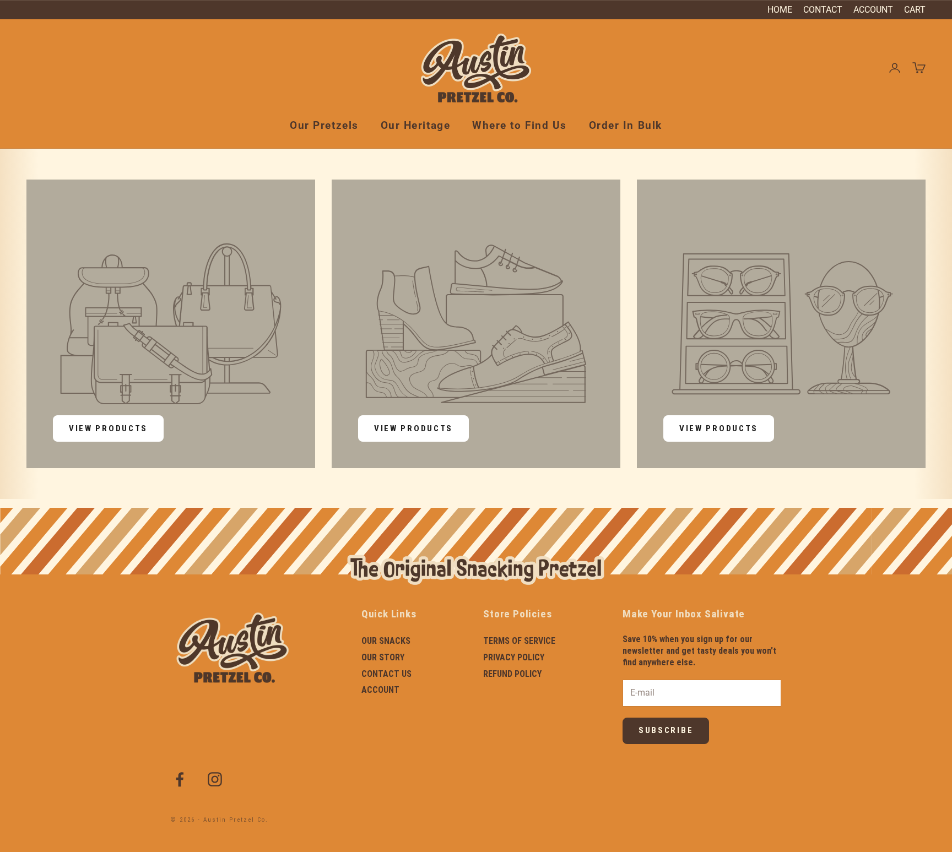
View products (108, 428)
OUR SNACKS (385, 641)
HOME (779, 9)
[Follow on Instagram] (215, 779)
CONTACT (822, 9)
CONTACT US (386, 674)
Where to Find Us (519, 125)
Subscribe (666, 730)
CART (915, 9)
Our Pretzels (324, 125)
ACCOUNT (873, 9)
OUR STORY (382, 657)
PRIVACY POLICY (513, 657)
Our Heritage (415, 125)
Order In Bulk (625, 125)
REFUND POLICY (512, 674)
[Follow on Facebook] (179, 779)
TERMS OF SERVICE (519, 641)
